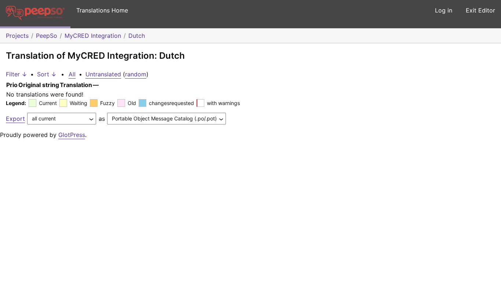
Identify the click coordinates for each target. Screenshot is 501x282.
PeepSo (46, 35)
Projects (17, 35)
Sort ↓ (46, 74)
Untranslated (103, 74)
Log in (443, 10)
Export (15, 118)
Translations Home (102, 10)
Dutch (136, 35)
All (72, 74)
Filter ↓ (16, 74)
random (135, 74)
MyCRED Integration (93, 35)
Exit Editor (480, 10)
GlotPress (71, 134)
